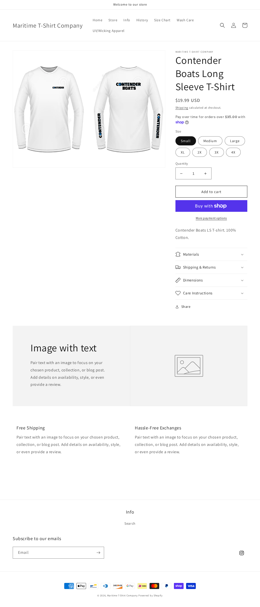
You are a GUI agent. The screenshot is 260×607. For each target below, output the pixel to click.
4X (233, 152)
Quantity (181, 163)
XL (183, 152)
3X (217, 152)
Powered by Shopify (150, 595)
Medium (210, 141)
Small (186, 141)
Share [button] (186, 306)
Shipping (181, 107)
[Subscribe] (98, 553)
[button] (222, 25)
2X (200, 152)
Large (235, 141)
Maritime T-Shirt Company (122, 595)
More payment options (211, 218)
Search (130, 523)
